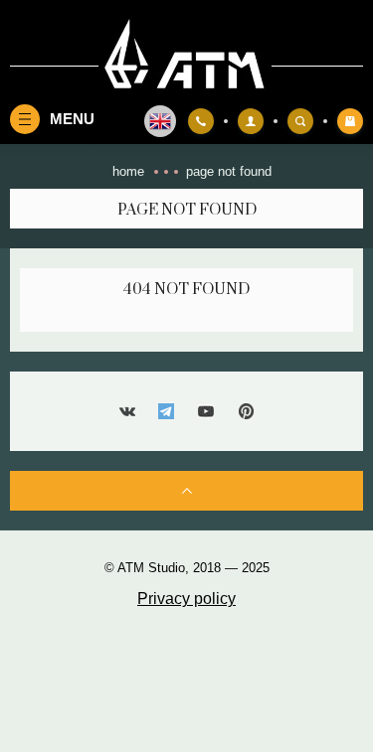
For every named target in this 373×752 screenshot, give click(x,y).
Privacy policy (186, 598)
